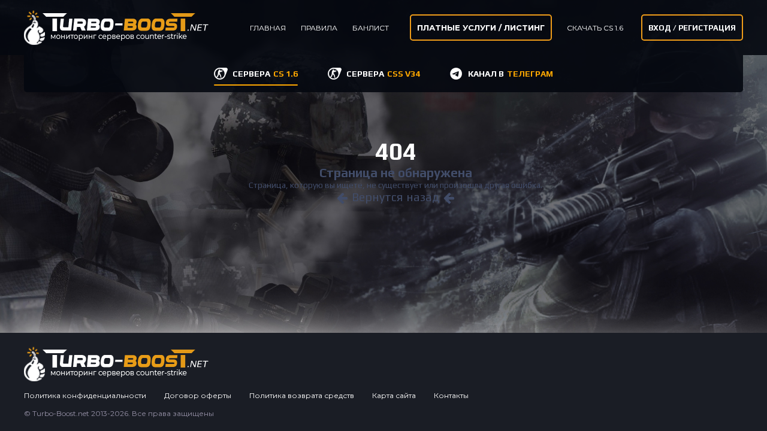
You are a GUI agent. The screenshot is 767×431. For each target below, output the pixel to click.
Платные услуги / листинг (481, 27)
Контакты (451, 395)
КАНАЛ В (510, 73)
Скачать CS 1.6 (595, 27)
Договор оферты (197, 395)
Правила (319, 27)
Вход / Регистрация (692, 27)
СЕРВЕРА (265, 73)
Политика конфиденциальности (85, 395)
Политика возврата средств (301, 395)
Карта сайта (394, 395)
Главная (268, 27)
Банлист (370, 27)
